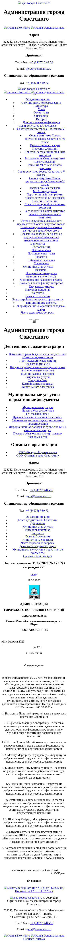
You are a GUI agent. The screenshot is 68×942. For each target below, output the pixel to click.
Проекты (41, 256)
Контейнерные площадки (37, 383)
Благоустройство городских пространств (37, 299)
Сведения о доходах (41, 286)
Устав (41, 109)
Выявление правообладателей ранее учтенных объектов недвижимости (38, 355)
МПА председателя (45, 191)
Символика (41, 115)
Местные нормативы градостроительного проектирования (37, 422)
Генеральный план (37, 413)
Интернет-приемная (37, 289)
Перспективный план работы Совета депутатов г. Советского (45, 196)
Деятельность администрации (37, 546)
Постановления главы (41, 253)
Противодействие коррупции (37, 360)
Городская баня (37, 380)
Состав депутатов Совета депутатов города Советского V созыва (45, 181)
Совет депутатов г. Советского (38, 125)
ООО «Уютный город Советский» (37, 455)
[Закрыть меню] (34, 321)
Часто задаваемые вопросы (37, 312)
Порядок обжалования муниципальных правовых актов (37, 435)
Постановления (41, 250)
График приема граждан (45, 145)
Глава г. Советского (38, 296)
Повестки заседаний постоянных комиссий (44, 153)
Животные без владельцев (37, 386)
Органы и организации (37, 556)
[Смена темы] (37, 319)
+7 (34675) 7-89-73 (37, 82)
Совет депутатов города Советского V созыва (41, 173)
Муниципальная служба (38, 266)
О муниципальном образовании (41, 102)
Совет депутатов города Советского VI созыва (41, 130)
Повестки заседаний (44, 148)
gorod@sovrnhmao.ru (38, 68)
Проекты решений (45, 161)
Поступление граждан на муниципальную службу (41, 275)
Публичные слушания (41, 260)
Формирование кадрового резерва (41, 279)
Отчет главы (41, 112)
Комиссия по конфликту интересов (41, 283)
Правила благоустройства (38, 410)
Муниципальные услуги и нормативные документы (38, 551)
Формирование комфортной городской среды (41, 307)
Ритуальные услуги (38, 377)
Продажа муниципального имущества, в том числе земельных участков (37, 369)
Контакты (38, 292)
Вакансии (41, 269)
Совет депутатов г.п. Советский (37, 520)
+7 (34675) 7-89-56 (41, 62)
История (41, 119)
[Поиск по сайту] (30, 319)
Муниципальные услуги (37, 407)
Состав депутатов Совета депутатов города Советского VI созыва (45, 139)
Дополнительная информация (41, 122)
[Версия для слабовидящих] (34, 319)
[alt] (34, 598)
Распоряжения (41, 246)
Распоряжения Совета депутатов (45, 158)
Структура (41, 105)
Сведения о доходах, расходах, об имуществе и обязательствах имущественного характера (41, 237)
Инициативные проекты (41, 302)
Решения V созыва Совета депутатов (45, 216)
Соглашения (41, 263)
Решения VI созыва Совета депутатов (45, 166)
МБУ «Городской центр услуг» (38, 452)
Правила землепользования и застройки (37, 417)
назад (34, 574)
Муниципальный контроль (37, 373)
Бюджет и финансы (38, 363)
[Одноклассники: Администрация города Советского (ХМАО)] (47, 27)
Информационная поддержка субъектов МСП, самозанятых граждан (38, 428)
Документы (37, 243)
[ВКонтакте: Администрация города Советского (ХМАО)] (17, 27)
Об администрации (38, 99)
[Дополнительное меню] (34, 94)
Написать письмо (34, 938)
